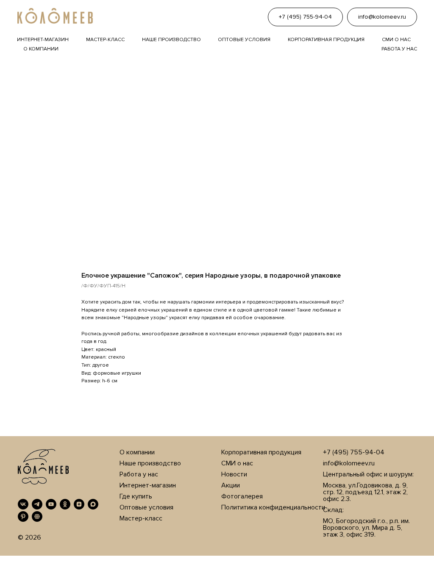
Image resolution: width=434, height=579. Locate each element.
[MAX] (93, 504)
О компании (40, 49)
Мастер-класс (105, 39)
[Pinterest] (23, 516)
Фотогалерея (242, 496)
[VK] (23, 504)
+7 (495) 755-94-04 (353, 452)
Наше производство (171, 39)
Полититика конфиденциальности (273, 507)
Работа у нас (399, 49)
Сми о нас (396, 39)
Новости (234, 474)
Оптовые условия (244, 39)
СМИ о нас (237, 463)
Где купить (136, 496)
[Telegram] (37, 504)
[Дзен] (79, 504)
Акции (230, 485)
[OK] (65, 504)
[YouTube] (51, 504)
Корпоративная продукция (326, 39)
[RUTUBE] (37, 516)
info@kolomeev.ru (349, 463)
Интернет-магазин (43, 39)
